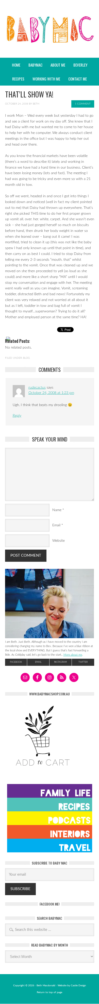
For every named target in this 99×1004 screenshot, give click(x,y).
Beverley (80, 65)
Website (58, 541)
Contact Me (77, 79)
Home (16, 65)
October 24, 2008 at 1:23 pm (51, 393)
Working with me (46, 79)
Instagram (60, 662)
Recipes (16, 79)
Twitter (83, 662)
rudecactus (37, 387)
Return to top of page (49, 992)
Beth (36, 104)
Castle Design (78, 985)
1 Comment (83, 104)
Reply (17, 415)
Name (56, 510)
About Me (58, 65)
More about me (72, 654)
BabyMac (49, 43)
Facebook (16, 662)
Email (56, 525)
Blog (26, 358)
